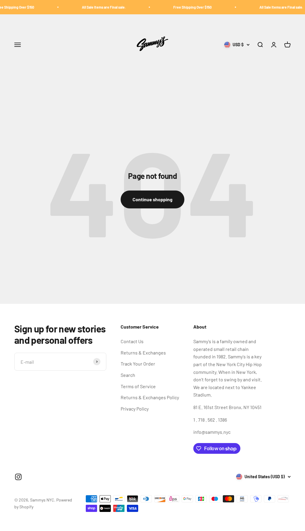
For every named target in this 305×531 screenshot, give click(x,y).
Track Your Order (138, 363)
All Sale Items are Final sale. (97, 7)
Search (128, 375)
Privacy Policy (135, 408)
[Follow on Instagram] (18, 477)
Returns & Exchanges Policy (150, 397)
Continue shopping (152, 199)
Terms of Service (138, 386)
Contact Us (132, 341)
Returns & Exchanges (143, 352)
